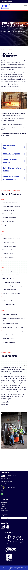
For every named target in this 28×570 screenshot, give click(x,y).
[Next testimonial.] (26, 366)
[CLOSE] (24, 1)
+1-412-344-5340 (7, 1)
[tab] (14, 146)
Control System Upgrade (9, 146)
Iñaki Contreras (8, 491)
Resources (4, 502)
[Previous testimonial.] (24, 366)
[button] (26, 366)
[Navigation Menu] (25, 6)
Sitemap (3, 508)
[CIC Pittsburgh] (5, 6)
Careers (3, 504)
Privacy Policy (4, 510)
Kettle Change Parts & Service (12, 169)
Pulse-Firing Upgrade (11, 154)
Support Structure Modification (10, 161)
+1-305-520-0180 (10, 487)
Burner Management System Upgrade (11, 178)
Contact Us (7, 478)
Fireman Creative (14, 569)
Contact (3, 506)
